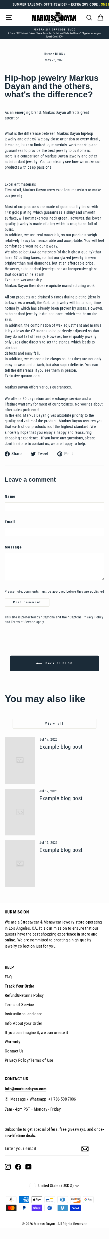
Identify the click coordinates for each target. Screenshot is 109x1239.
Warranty (12, 1041)
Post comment (27, 602)
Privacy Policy (93, 617)
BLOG (59, 54)
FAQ (8, 976)
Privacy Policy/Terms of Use (29, 1060)
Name (10, 496)
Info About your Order (23, 1023)
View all (54, 724)
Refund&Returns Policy (24, 995)
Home (48, 54)
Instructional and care (23, 1013)
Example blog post (60, 746)
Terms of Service (23, 622)
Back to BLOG (58, 663)
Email (10, 522)
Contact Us (14, 1051)
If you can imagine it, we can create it (36, 1032)
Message (13, 547)
